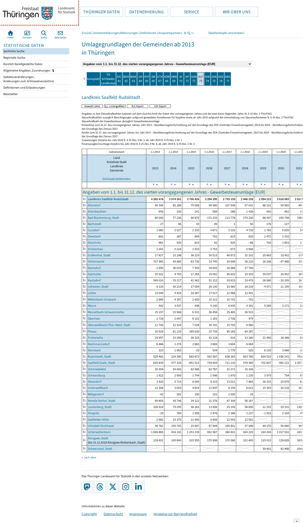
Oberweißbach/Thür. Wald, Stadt (109, 325)
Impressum (138, 513)
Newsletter (10, 94)
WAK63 (133, 79)
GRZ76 (221, 79)
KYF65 (146, 79)
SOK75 (214, 79)
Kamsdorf (94, 268)
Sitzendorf (94, 382)
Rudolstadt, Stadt (99, 356)
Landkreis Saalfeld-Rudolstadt (108, 199)
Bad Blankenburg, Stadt (103, 218)
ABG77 (227, 79)
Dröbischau (95, 249)
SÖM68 (167, 79)
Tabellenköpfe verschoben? (226, 33)
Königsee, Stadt (98, 438)
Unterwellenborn (99, 432)
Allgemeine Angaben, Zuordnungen (27, 70)
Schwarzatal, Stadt (100, 449)
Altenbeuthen (97, 211)
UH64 (140, 79)
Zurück (86, 33)
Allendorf (94, 205)
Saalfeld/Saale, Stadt (101, 363)
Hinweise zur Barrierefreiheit (175, 513)
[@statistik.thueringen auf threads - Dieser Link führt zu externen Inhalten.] (100, 487)
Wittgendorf (96, 394)
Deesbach (94, 236)
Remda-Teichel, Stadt (101, 401)
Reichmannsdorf (99, 344)
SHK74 (207, 79)
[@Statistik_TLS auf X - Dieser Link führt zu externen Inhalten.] (113, 487)
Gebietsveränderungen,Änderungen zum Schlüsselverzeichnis (28, 79)
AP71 (187, 79)
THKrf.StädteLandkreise (108, 79)
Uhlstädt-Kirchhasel (101, 426)
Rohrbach (94, 350)
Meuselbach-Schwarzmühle (106, 312)
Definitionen (148, 33)
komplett (93, 79)
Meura (92, 306)
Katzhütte (94, 274)
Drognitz (93, 413)
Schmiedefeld (97, 369)
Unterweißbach (98, 388)
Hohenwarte (96, 261)
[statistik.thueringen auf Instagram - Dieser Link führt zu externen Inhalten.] (126, 487)
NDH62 (126, 79)
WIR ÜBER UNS (232, 12)
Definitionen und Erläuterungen (24, 88)
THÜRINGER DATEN (100, 12)
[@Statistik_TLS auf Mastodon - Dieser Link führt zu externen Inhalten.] (88, 487)
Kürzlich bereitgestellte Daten (23, 64)
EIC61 (119, 79)
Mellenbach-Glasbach (102, 299)
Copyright (89, 513)
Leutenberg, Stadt (100, 407)
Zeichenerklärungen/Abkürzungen (115, 33)
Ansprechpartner (169, 33)
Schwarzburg (96, 375)
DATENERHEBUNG (144, 12)
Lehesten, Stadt (98, 286)
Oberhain (94, 318)
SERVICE (184, 12)
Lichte (92, 293)
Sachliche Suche (13, 51)
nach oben (90, 457)
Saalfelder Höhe (98, 420)
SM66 (153, 79)
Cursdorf (93, 230)
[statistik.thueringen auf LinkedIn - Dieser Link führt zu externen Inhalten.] (139, 487)
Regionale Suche (14, 58)
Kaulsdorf (94, 280)
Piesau (92, 331)
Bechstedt (94, 224)
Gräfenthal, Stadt (99, 255)
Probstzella (95, 338)
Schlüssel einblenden (116, 179)
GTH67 (160, 79)
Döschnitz (94, 243)
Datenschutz (113, 513)
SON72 (194, 79)
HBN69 (174, 79)
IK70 (180, 79)
